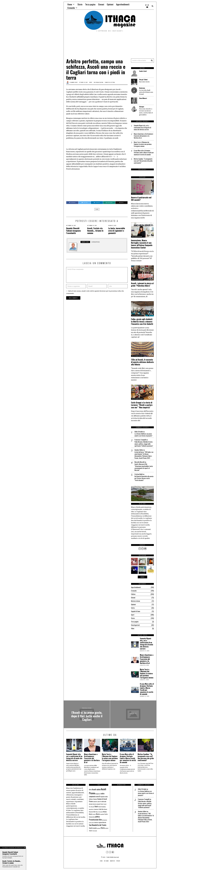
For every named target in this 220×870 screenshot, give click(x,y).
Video (132, 628)
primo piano (91, 822)
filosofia (92, 807)
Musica (98, 814)
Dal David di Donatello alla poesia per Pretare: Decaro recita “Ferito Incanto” (143, 478)
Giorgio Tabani (143, 80)
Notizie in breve (135, 601)
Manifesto (112, 861)
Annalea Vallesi (138, 450)
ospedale (102, 814)
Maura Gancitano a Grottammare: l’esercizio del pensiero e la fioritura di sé (143, 136)
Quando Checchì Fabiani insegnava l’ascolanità (73, 231)
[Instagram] (148, 5)
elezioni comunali (96, 804)
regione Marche (102, 822)
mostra (94, 814)
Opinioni (110, 4)
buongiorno (97, 794)
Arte (90, 789)
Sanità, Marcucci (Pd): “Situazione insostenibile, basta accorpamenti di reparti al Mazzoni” (143, 467)
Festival (104, 804)
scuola (95, 828)
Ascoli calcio (96, 789)
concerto (95, 801)
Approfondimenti (122, 4)
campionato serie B (94, 796)
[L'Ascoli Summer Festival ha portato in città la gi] (134, 570)
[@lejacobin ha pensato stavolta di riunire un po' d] (134, 561)
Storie (80, 4)
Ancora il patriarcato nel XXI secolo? (141, 198)
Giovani (101, 4)
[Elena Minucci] (134, 100)
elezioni (90, 804)
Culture (133, 594)
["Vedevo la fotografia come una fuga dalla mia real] (151, 561)
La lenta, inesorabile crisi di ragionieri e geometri (116, 231)
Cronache (71, 7)
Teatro (90, 831)
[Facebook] (146, 5)
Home (69, 4)
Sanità (91, 828)
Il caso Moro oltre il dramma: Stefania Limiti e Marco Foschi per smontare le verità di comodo (144, 153)
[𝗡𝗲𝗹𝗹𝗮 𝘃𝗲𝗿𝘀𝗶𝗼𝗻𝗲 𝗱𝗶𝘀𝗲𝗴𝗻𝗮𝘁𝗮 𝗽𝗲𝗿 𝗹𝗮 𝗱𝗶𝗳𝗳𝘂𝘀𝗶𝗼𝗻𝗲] (151, 570)
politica (97, 816)
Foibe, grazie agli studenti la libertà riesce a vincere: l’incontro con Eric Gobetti (142, 321)
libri (94, 812)
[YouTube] (147, 7)
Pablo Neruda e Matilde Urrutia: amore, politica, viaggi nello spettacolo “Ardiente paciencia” (143, 444)
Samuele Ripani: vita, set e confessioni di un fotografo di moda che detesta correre (142, 128)
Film (90, 806)
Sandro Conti (74, 82)
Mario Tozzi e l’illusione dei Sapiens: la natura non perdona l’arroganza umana (143, 144)
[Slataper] (134, 109)
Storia (103, 828)
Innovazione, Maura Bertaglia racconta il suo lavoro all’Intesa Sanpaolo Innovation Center (141, 244)
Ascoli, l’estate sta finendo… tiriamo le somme (95, 231)
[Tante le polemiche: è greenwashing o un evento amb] (142, 570)
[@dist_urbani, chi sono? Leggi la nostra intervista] (142, 561)
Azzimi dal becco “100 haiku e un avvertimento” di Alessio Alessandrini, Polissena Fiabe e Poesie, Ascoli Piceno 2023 (143, 455)
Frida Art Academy (102, 807)
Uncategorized (135, 625)
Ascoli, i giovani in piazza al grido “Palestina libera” (142, 284)
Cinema (95, 799)
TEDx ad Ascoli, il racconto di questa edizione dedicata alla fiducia (142, 362)
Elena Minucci (143, 98)
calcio (102, 793)
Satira (133, 608)
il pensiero (96, 809)
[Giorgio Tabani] (134, 82)
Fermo (101, 804)
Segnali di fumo (135, 611)
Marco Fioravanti (99, 812)
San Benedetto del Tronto (97, 825)
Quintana (96, 822)
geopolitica (91, 809)
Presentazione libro (95, 819)
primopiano (104, 820)
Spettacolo (98, 828)
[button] (152, 60)
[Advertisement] (110, 46)
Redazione (142, 88)
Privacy (118, 861)
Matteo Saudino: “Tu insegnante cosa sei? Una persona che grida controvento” (143, 161)
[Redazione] (134, 90)
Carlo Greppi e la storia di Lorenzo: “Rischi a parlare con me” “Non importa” (141, 405)
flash (96, 209)
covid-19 (99, 801)
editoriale (103, 801)
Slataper (141, 107)
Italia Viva (101, 809)
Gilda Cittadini (138, 431)
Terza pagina (90, 4)
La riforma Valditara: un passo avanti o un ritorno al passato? (143, 435)
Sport (90, 82)
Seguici (142, 577)
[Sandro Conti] (134, 73)
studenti (106, 828)
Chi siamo (106, 861)
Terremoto (95, 830)
